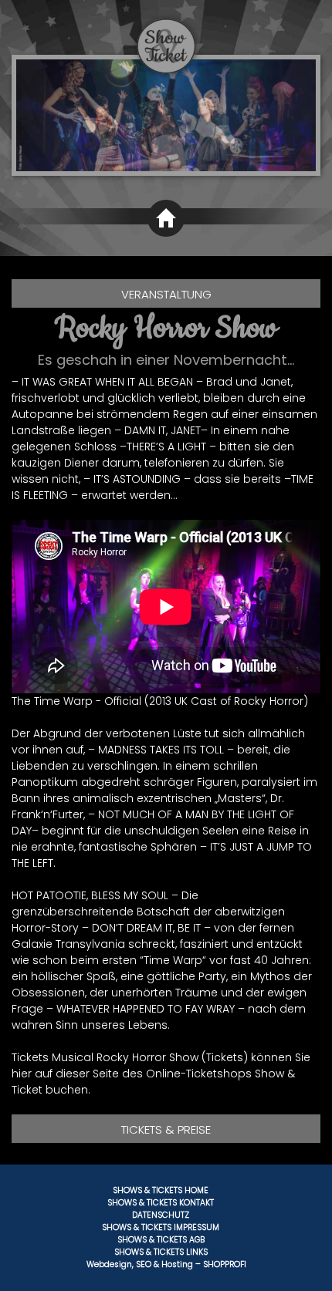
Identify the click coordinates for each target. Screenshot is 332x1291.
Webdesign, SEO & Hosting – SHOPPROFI (166, 1264)
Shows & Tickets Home (160, 1190)
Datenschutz (160, 1215)
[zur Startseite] (166, 37)
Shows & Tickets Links (161, 1252)
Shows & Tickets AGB (161, 1239)
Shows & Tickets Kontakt (160, 1202)
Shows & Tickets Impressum (160, 1227)
